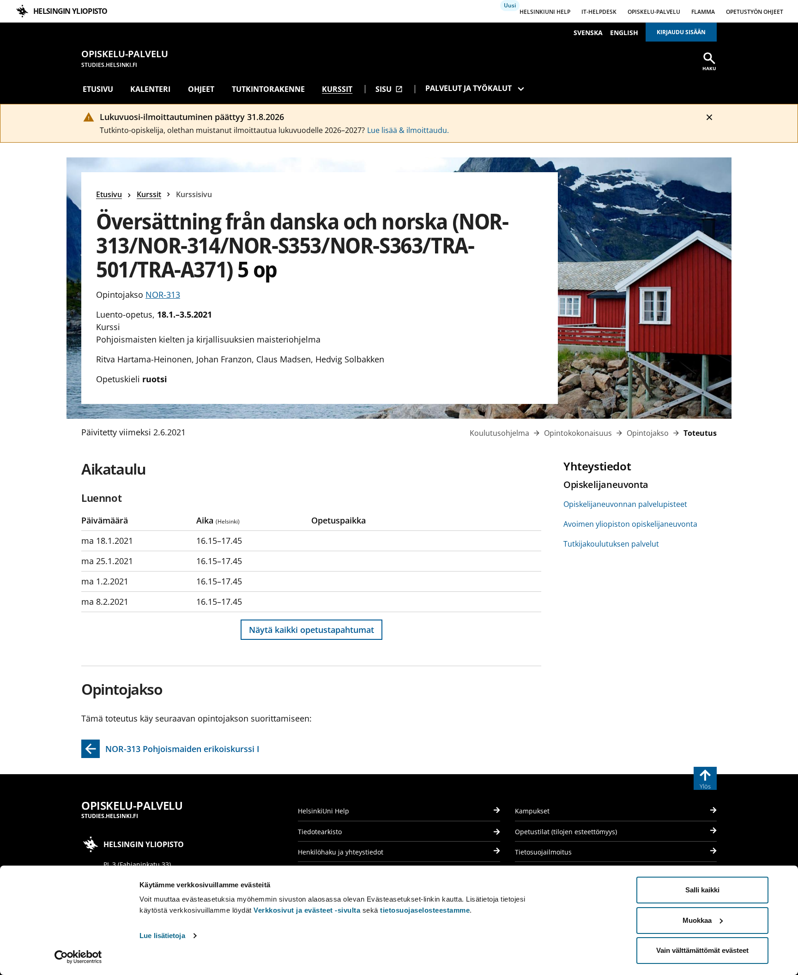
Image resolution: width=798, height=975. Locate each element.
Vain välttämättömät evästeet (702, 950)
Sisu (389, 89)
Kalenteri (150, 89)
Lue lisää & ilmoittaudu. (408, 130)
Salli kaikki (702, 890)
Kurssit (337, 89)
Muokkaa (697, 920)
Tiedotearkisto (320, 831)
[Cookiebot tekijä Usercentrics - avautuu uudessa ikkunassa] (78, 957)
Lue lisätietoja (162, 935)
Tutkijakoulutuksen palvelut (611, 544)
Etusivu (98, 89)
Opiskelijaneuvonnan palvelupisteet (625, 504)
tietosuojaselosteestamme (425, 910)
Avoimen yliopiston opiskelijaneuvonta (630, 524)
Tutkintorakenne (268, 89)
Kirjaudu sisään (681, 32)
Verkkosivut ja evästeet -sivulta (307, 910)
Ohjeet (201, 89)
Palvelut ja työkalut (468, 88)
